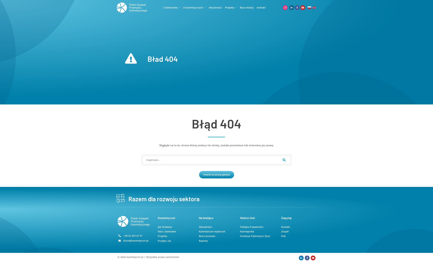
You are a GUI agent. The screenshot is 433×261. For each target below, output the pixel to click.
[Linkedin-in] (301, 258)
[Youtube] (313, 258)
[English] (314, 7)
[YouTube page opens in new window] (302, 7)
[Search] (284, 159)
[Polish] (310, 7)
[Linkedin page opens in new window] (291, 7)
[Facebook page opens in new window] (297, 7)
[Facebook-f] (307, 258)
